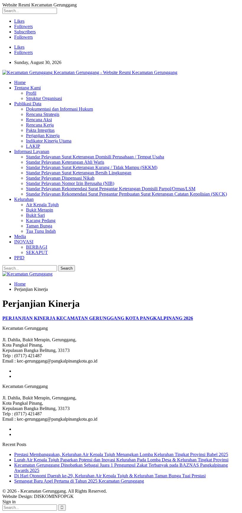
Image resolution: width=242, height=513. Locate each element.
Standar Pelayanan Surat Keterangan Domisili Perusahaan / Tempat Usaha (95, 156)
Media (20, 236)
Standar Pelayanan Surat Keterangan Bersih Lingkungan (78, 172)
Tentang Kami (27, 87)
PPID (19, 257)
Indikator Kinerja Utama (48, 140)
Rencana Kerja (40, 124)
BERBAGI (36, 247)
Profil (31, 93)
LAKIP (33, 146)
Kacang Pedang (40, 220)
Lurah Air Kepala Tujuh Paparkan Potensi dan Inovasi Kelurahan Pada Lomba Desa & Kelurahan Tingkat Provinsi (121, 459)
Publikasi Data (27, 103)
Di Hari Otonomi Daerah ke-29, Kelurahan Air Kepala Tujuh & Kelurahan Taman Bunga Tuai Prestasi (110, 475)
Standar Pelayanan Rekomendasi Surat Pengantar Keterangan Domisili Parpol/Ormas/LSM (110, 188)
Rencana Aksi (39, 119)
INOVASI (23, 241)
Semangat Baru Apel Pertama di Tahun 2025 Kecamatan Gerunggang (79, 481)
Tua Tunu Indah (41, 231)
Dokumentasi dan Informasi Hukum (59, 109)
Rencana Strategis (42, 114)
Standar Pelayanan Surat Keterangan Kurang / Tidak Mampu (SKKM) (91, 167)
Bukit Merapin (39, 209)
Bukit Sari (35, 215)
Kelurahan (24, 199)
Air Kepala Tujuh (42, 204)
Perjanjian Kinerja (43, 135)
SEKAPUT (37, 252)
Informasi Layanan (31, 151)
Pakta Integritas (40, 130)
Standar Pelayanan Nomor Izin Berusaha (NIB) (70, 183)
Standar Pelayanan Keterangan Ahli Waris (65, 162)
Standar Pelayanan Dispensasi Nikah (60, 178)
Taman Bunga (39, 225)
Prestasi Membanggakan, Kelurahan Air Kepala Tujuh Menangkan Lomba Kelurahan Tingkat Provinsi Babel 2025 (121, 454)
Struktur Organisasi (44, 98)
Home (20, 82)
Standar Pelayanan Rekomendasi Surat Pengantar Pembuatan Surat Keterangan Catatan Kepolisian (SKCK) (126, 193)
